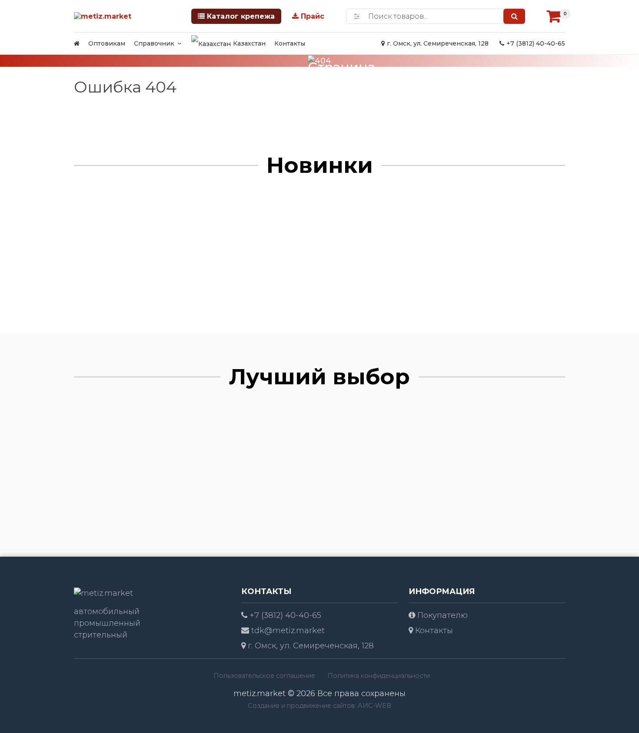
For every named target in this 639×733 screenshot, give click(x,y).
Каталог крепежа (241, 16)
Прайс (312, 16)
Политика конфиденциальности (378, 676)
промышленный (107, 623)
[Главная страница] (77, 43)
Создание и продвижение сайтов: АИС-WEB (319, 706)
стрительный (100, 635)
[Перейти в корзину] (554, 16)
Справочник (154, 43)
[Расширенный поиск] (357, 16)
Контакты (289, 43)
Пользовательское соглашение (264, 676)
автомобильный (107, 611)
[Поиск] (514, 16)
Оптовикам (106, 43)
